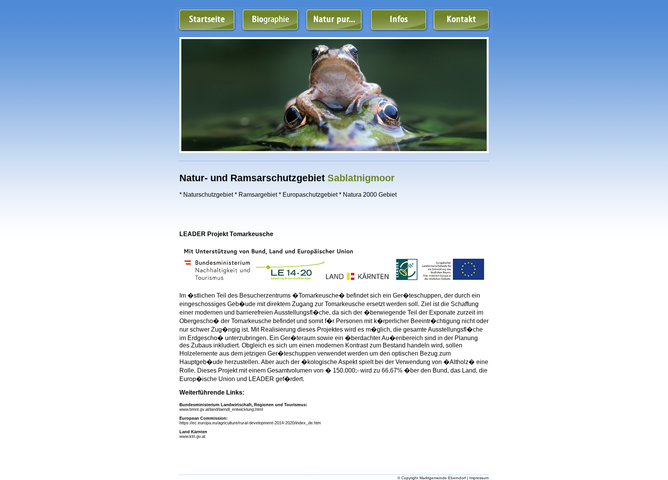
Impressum (479, 478)
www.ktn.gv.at (192, 436)
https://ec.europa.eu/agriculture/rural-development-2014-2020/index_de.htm (250, 422)
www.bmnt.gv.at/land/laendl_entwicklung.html (221, 409)
